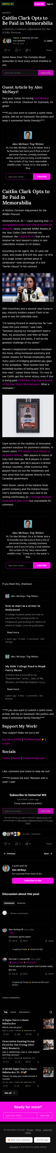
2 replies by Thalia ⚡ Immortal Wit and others (30, 983)
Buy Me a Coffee (12, 739)
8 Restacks (35, 834)
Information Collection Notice (30, 820)
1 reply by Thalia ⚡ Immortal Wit (27, 949)
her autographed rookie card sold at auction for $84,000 (27, 225)
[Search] (51, 1012)
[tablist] (14, 903)
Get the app (42, 1139)
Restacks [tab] (21, 903)
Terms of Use (41, 817)
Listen (50, 41)
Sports (6, 13)
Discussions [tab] (24, 1012)
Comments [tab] (9, 903)
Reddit (16, 758)
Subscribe (39, 4)
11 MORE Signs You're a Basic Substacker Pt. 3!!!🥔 (19, 1070)
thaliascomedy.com (34, 758)
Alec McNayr (19, 41)
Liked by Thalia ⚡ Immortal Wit (24, 962)
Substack (13, 1147)
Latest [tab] (13, 1012)
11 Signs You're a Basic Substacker (15, 1022)
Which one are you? (12, 1027)
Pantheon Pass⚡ (34, 739)
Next (46, 853)
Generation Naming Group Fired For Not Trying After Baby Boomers (18, 1045)
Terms (38, 1129)
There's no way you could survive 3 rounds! (19, 1077)
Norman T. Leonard (18, 958)
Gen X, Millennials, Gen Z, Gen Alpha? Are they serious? (21, 1053)
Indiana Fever (26, 236)
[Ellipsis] (52, 929)
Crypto (6, 743)
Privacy (30, 1129)
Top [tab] (5, 1012)
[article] (28, 1027)
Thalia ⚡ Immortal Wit (23, 38)
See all (8, 1092)
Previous (11, 853)
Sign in (50, 4)
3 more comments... (11, 997)
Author (12, 933)
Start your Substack (20, 1139)
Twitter (6, 758)
